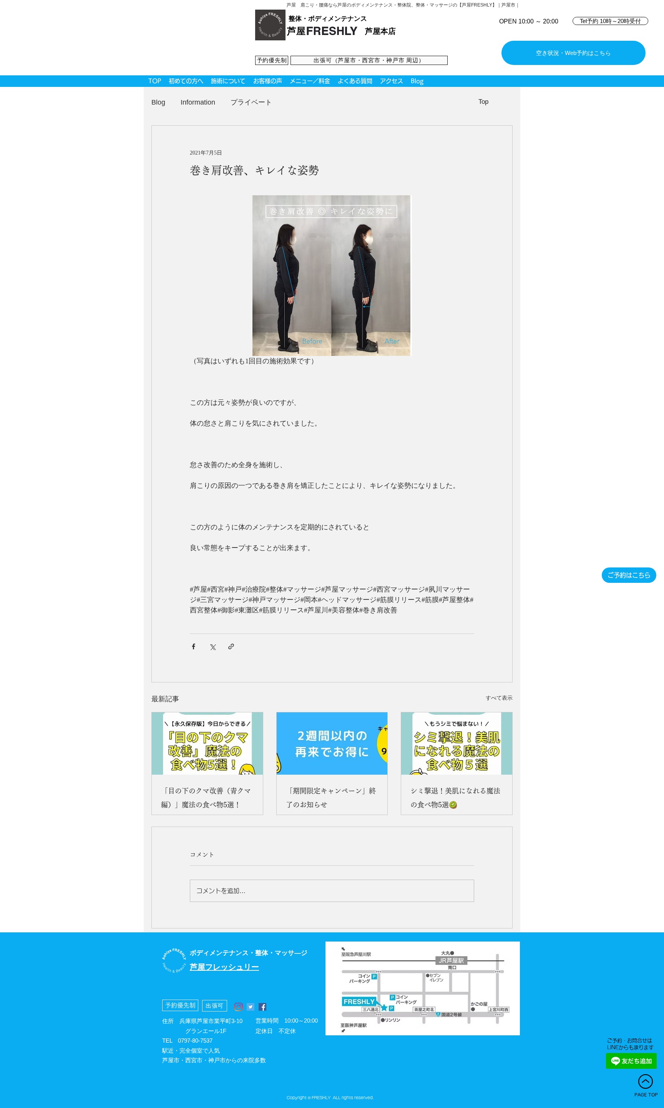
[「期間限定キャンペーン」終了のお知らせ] (332, 743)
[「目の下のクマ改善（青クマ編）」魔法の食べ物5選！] (207, 743)
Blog (158, 102)
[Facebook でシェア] (193, 646)
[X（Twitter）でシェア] (212, 646)
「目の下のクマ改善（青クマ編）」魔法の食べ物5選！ (206, 797)
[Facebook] (262, 1007)
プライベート (251, 102)
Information (198, 102)
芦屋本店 (380, 31)
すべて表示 (499, 698)
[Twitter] (250, 1007)
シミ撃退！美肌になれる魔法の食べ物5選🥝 (455, 797)
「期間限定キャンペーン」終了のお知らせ (331, 797)
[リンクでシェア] (231, 646)
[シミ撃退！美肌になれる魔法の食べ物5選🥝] (456, 743)
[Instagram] (238, 1007)
